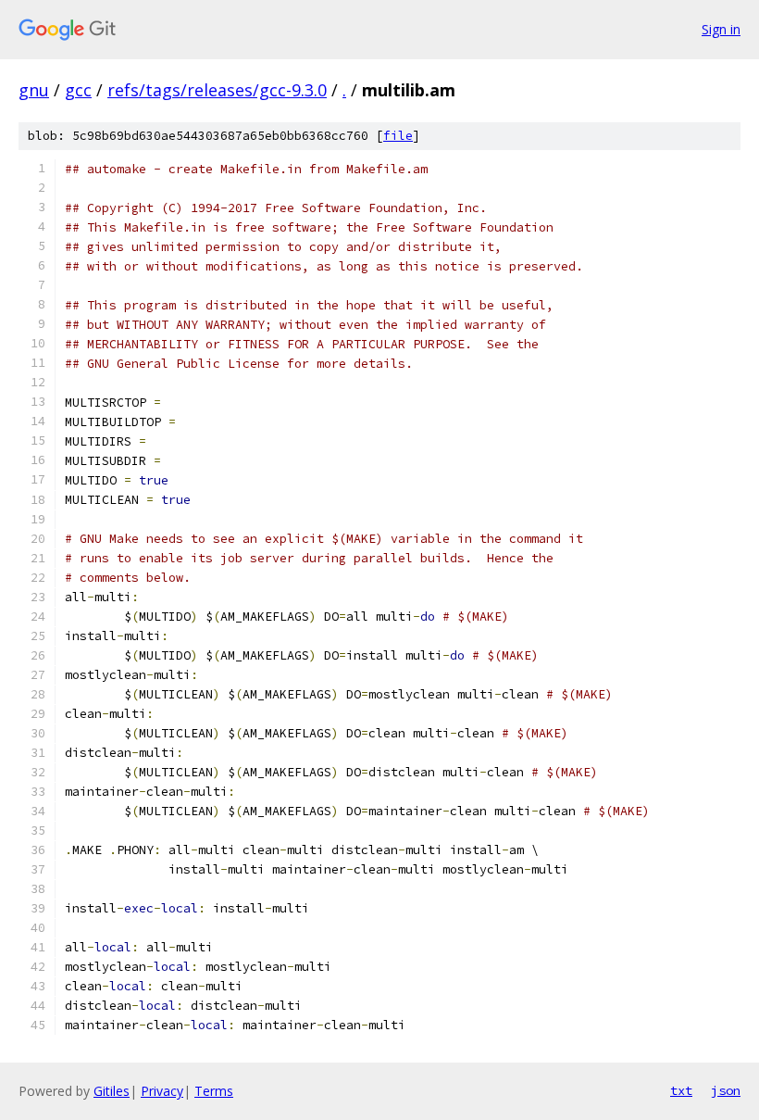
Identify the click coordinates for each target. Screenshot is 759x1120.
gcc (78, 90)
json (725, 1090)
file (398, 136)
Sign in (721, 29)
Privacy (162, 1091)
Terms (213, 1091)
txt (681, 1090)
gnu (34, 90)
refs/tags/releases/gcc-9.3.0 (217, 90)
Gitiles (111, 1091)
